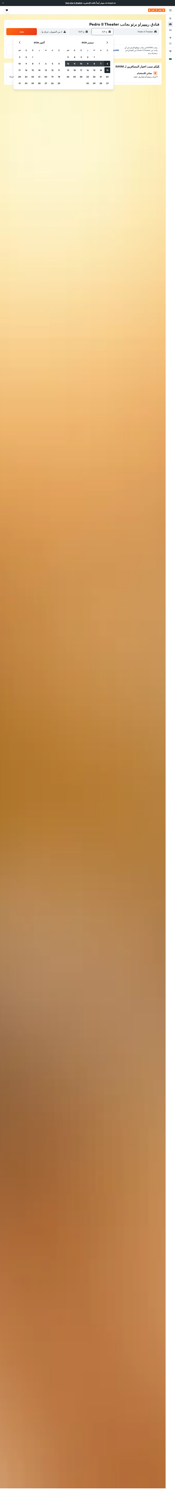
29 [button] (94, 83)
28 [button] (101, 83)
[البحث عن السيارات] (170, 30)
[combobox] (134, 32)
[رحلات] (170, 51)
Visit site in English (73, 3)
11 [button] (74, 63)
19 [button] (68, 70)
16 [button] (88, 70)
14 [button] (101, 70)
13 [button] (107, 70)
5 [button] (68, 57)
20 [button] (107, 76)
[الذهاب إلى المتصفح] (170, 37)
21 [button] (101, 76)
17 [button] (81, 70)
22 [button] (94, 76)
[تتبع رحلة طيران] (170, 43)
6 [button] (107, 63)
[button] (3, 3)
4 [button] (74, 57)
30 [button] (87, 83)
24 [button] (81, 76)
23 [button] (87, 76)
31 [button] (20, 83)
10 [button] (81, 63)
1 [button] (94, 57)
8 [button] (94, 63)
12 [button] (68, 63)
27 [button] (107, 83)
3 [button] (81, 57)
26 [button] (68, 76)
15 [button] (94, 70)
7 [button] (100, 63)
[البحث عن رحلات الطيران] (170, 18)
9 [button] (87, 63)
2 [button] (87, 57)
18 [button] (75, 70)
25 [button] (74, 76)
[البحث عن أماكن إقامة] (170, 24)
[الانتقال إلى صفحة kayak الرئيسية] (156, 10)
